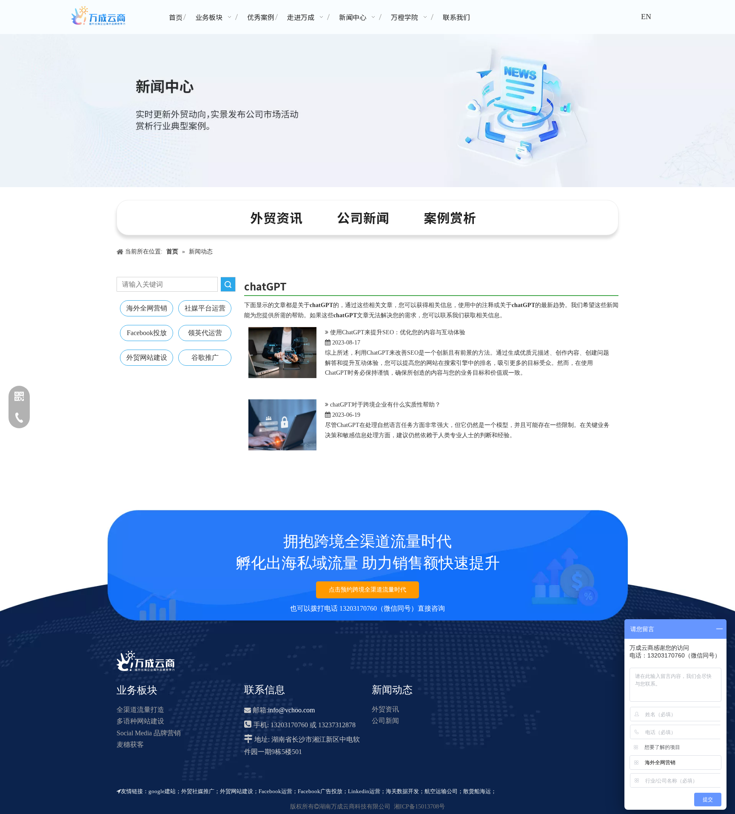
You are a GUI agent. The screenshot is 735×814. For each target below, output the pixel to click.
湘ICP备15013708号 (419, 806)
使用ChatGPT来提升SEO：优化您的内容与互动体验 (397, 332)
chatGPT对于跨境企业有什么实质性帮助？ (385, 404)
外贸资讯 (276, 217)
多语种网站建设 (140, 721)
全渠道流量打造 (140, 709)
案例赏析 (450, 217)
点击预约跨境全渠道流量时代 (367, 589)
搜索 (228, 284)
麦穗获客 (130, 744)
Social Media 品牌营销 (149, 733)
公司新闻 (363, 217)
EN (646, 16)
